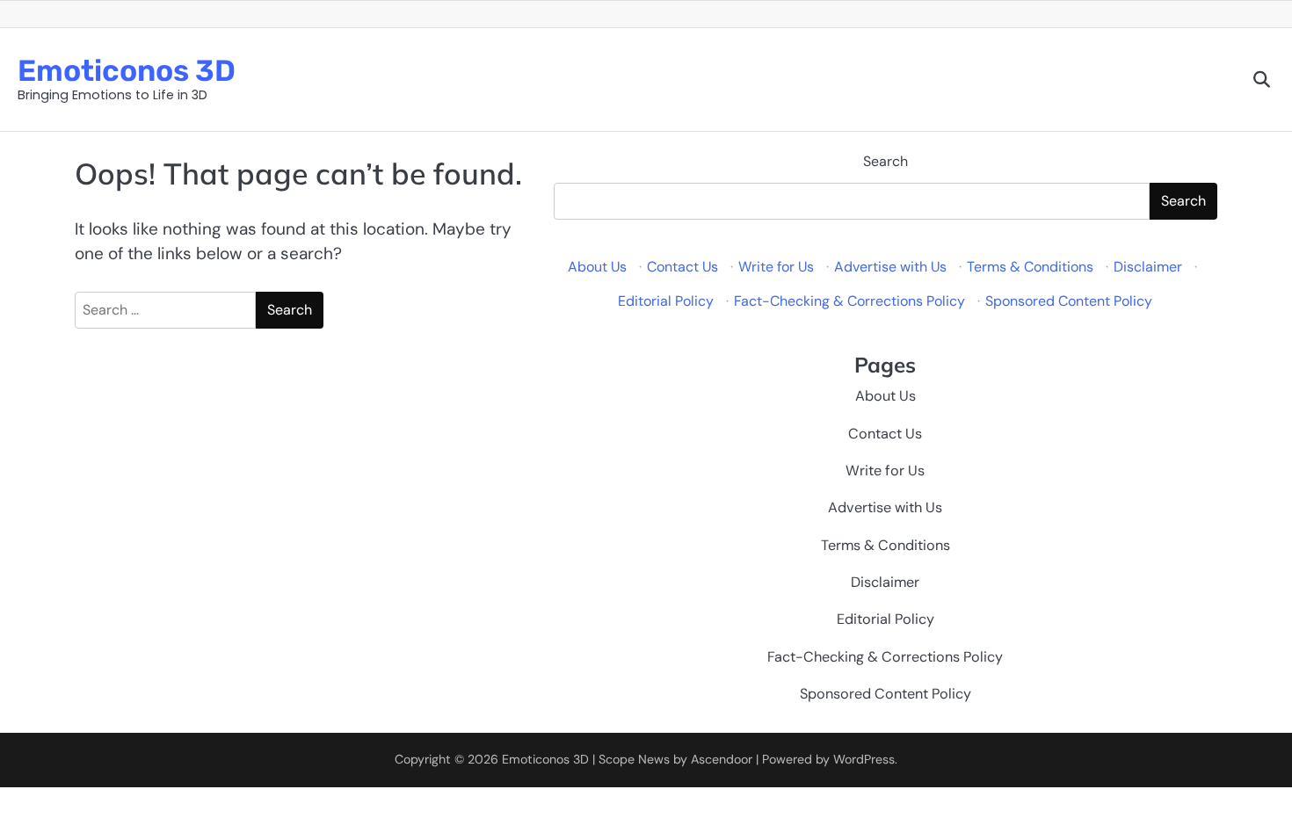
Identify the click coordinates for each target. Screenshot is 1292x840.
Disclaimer (1148, 266)
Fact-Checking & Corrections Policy (849, 301)
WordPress (864, 759)
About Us (597, 266)
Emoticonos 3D (127, 70)
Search (885, 161)
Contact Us (682, 266)
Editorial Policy (666, 301)
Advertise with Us (890, 266)
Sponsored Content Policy (1068, 301)
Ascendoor (721, 759)
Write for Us (776, 266)
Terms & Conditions (1030, 266)
